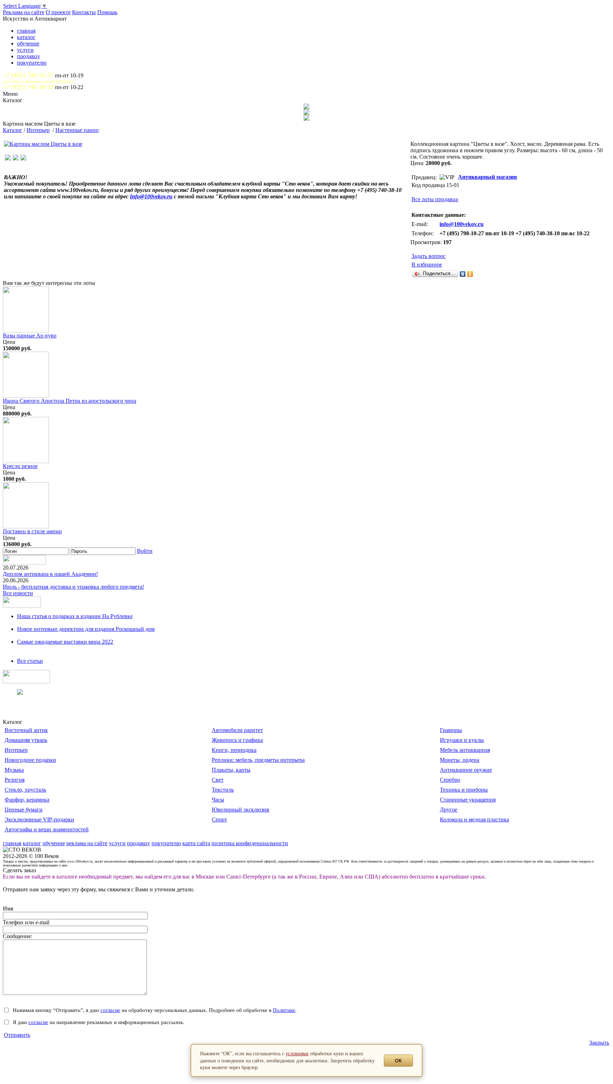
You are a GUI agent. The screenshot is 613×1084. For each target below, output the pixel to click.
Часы (218, 800)
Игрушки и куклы (462, 740)
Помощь (107, 12)
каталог (26, 37)
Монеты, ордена (459, 760)
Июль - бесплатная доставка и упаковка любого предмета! (73, 587)
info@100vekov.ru (462, 224)
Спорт (219, 819)
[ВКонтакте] (462, 274)
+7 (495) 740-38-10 (28, 86)
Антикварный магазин (487, 177)
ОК (398, 1060)
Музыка (14, 770)
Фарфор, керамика (27, 800)
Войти (145, 551)
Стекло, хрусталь (25, 790)
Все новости (18, 593)
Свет (217, 780)
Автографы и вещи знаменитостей (47, 829)
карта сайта (196, 843)
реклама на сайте (86, 843)
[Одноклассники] (470, 274)
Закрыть (599, 1043)
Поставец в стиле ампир (32, 531)
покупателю (31, 63)
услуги (25, 50)
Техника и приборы (464, 790)
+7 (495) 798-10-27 (28, 75)
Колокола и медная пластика (474, 819)
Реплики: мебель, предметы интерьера (258, 760)
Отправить (17, 1035)
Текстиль (223, 790)
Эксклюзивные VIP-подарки (39, 819)
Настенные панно (77, 130)
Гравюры (451, 730)
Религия (14, 780)
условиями (297, 1053)
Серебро (450, 780)
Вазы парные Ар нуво (29, 335)
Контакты (84, 12)
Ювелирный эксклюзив (240, 810)
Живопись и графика (237, 740)
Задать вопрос (429, 256)
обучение (28, 43)
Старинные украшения (468, 800)
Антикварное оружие (466, 770)
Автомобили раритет (237, 730)
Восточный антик (26, 730)
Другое (448, 810)
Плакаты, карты (231, 770)
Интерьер (38, 130)
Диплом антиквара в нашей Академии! (50, 574)
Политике (284, 1010)
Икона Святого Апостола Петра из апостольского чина (69, 401)
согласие (110, 1010)
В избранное (427, 265)
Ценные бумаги (24, 810)
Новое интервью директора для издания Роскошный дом (86, 629)
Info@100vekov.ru (151, 196)
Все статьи (30, 661)
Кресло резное (20, 466)
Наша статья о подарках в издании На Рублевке (75, 616)
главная (26, 31)
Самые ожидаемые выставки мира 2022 (65, 642)
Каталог (12, 130)
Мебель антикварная (465, 750)
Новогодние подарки (30, 760)
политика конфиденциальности (249, 843)
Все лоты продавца (435, 199)
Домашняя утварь (26, 740)
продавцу (28, 56)
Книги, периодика (234, 750)
